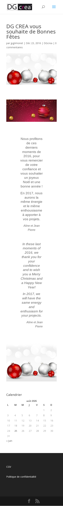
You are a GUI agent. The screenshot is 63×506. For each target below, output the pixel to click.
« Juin (9, 440)
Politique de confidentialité (21, 476)
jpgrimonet (17, 43)
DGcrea (48, 43)
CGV (8, 466)
